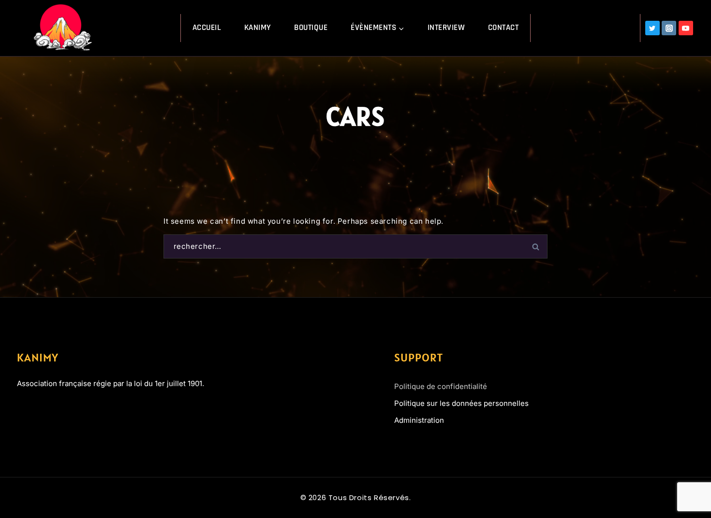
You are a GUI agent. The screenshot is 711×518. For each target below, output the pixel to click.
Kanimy (257, 27)
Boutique (310, 27)
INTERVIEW (446, 27)
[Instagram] (669, 28)
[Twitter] (652, 28)
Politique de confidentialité (440, 386)
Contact (503, 27)
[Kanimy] (64, 28)
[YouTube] (686, 28)
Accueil (207, 27)
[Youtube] (57, 410)
